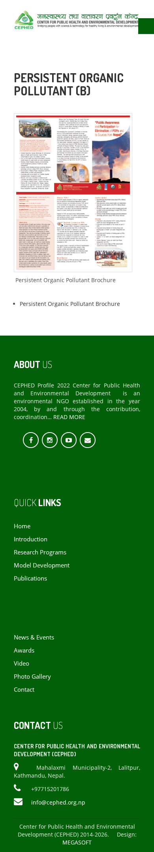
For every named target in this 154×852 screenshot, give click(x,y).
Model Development (41, 565)
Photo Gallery (32, 676)
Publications (30, 578)
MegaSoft (77, 842)
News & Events (34, 637)
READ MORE (69, 417)
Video (21, 663)
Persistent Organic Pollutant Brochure (70, 303)
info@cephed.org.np (58, 802)
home (22, 526)
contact (24, 689)
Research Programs (40, 552)
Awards (24, 650)
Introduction (30, 539)
